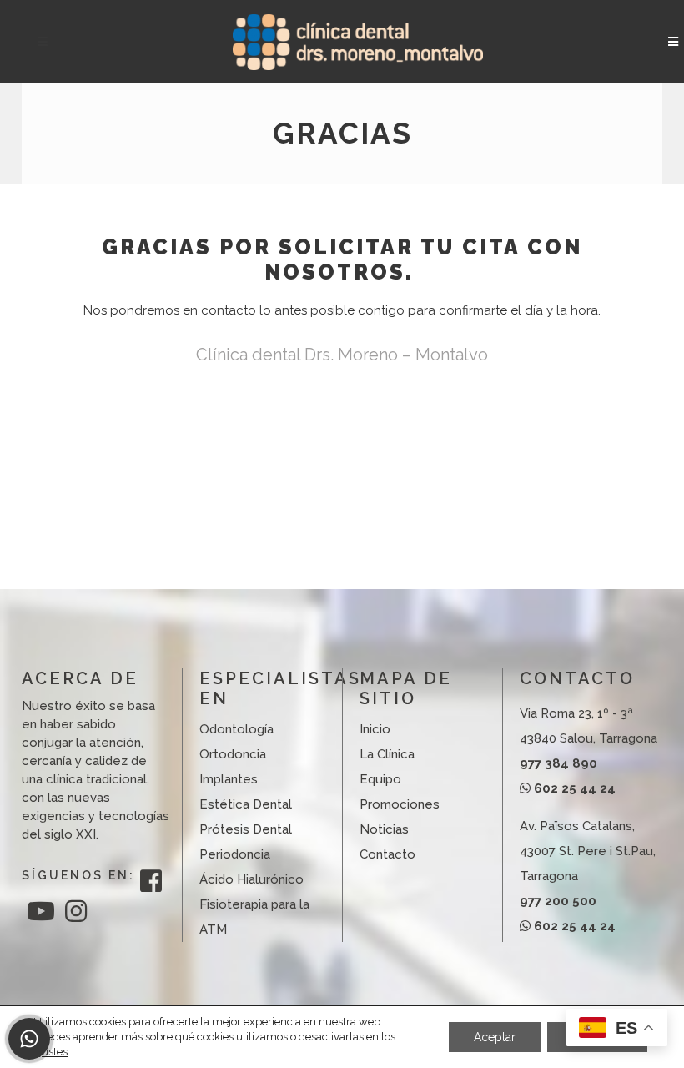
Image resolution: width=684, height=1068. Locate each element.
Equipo (380, 779)
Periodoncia (234, 854)
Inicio (375, 729)
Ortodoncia (232, 754)
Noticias (384, 829)
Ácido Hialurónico (251, 879)
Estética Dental (245, 804)
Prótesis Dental (245, 829)
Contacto (387, 854)
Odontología (236, 729)
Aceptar (495, 1037)
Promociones (400, 804)
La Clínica (387, 754)
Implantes (228, 779)
